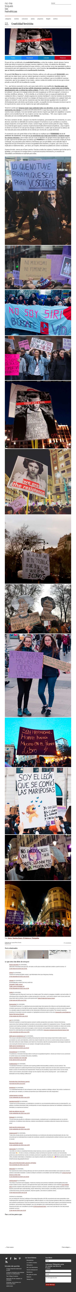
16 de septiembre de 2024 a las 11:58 (19, 1145)
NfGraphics (30, 1265)
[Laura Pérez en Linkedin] (16, 1259)
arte (10, 943)
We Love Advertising (32, 1267)
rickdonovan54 (13, 1133)
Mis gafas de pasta (32, 1274)
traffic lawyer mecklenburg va (17, 1036)
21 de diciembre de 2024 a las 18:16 (19, 1176)
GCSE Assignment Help (39, 1206)
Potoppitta (35, 938)
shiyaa (11, 972)
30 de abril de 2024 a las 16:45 (17, 1059)
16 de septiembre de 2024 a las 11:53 (19, 1113)
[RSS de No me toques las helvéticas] (7, 1263)
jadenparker (12, 1149)
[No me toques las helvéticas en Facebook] (11, 1259)
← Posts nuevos (9, 1247)
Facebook (30, 58)
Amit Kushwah (13, 1180)
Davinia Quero (17, 938)
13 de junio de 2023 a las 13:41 (17, 1000)
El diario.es (27, 938)
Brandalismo (30, 1260)
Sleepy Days (30, 1279)
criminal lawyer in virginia (16, 1095)
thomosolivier (13, 1004)
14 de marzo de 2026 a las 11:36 (18, 1192)
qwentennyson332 (14, 1101)
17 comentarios (67, 943)
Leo (10, 1020)
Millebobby (12, 1168)
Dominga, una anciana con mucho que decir (13, 1283)
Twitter (13, 58)
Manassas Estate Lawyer (16, 1143)
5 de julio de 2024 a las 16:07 (17, 1083)
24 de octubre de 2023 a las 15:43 (18, 1016)
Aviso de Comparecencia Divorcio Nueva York (56, 1030)
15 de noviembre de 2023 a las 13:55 (19, 1032)
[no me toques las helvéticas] (11, 13)
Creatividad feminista (22, 23)
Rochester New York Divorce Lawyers (19, 1081)
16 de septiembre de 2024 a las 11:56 (19, 1129)
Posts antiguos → (66, 1247)
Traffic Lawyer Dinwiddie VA (16, 986)
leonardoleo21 (13, 1052)
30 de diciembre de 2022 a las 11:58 (19, 988)
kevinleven (12, 1087)
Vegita (11, 992)
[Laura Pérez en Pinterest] (20, 1259)
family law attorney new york (16, 1111)
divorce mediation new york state (18, 1057)
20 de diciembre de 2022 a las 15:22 (19, 976)
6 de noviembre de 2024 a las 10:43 (19, 1165)
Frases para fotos (14, 964)
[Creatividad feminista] (38, 54)
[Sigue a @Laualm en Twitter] (7, 1259)
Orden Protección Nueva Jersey (46, 998)
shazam (11, 980)
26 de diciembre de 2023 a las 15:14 (19, 1048)
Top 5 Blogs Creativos (12, 1276)
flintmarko (12, 1117)
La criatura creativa (32, 1262)
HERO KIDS (9, 1286)
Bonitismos (30, 1272)
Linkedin (46, 58)
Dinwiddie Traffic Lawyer (16, 984)
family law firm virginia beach (17, 1127)
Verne (10, 938)
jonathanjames (13, 1063)
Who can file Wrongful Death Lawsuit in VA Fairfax (22, 1163)
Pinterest (63, 58)
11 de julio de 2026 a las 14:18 (17, 1210)
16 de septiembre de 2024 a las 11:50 (19, 1097)
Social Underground (32, 1269)
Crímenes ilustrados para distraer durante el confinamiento (15, 1273)
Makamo (29, 1277)
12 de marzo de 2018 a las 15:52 (18, 968)
